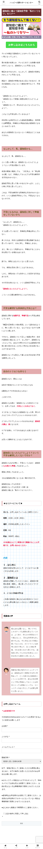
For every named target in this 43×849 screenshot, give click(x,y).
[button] (38, 485)
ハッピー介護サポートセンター (21, 2)
